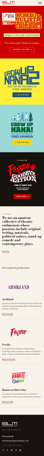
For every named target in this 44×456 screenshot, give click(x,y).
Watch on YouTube (8, 359)
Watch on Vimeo (7, 314)
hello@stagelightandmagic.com (15, 440)
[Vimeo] (16, 450)
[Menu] (40, 3)
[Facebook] (7, 450)
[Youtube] (20, 450)
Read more (5, 251)
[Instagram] (3, 450)
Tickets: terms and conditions (12, 445)
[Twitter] (12, 450)
